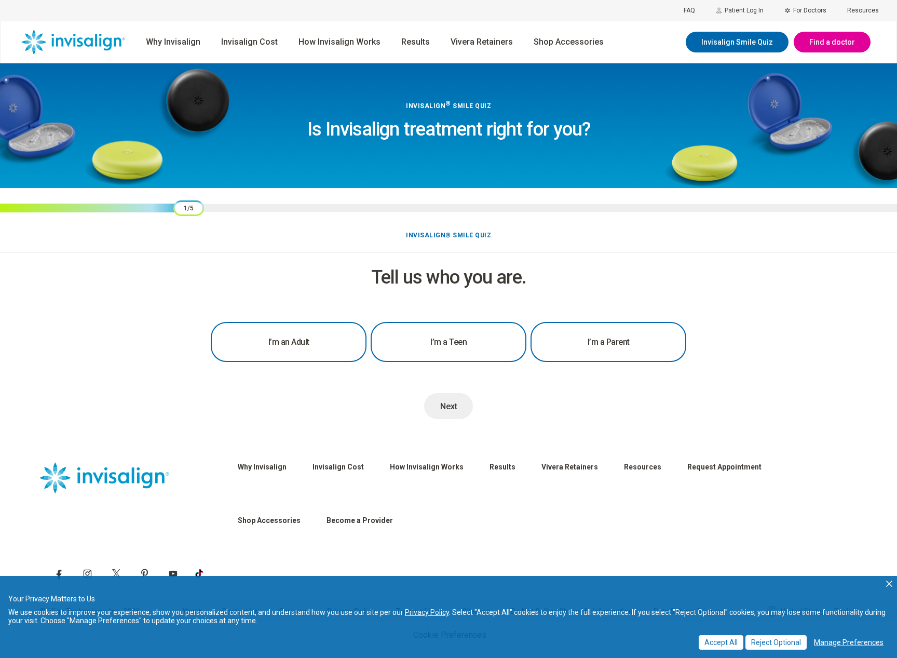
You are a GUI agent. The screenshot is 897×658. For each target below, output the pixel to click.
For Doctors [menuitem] (809, 10)
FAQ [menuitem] (689, 10)
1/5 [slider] (189, 208)
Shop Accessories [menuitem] (569, 42)
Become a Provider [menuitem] (360, 520)
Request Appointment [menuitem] (724, 467)
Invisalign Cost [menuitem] (249, 42)
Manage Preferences (849, 642)
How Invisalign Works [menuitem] (339, 42)
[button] (889, 584)
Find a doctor (832, 42)
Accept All (721, 642)
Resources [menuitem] (863, 10)
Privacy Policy (427, 612)
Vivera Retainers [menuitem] (482, 42)
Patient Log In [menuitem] (744, 10)
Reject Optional (776, 642)
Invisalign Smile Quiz (737, 42)
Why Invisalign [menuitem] (173, 42)
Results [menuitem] (415, 42)
